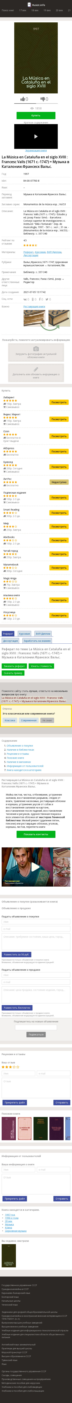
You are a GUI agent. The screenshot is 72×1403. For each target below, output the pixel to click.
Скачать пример (13, 673)
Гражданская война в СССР (15, 1289)
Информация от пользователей (25, 766)
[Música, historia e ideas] (9, 1129)
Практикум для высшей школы (17, 1348)
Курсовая (40, 252)
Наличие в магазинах (19, 761)
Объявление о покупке (20, 745)
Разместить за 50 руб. (16, 954)
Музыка (9, 1224)
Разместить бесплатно (17, 1007)
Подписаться (36, 1034)
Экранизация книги (36, 150)
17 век (22, 10)
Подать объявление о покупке (20, 916)
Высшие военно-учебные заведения (20, 1326)
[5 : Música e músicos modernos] (40, 1129)
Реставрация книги (34, 306)
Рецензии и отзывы (18, 753)
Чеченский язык (10, 1304)
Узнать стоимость (41, 666)
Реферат (28, 252)
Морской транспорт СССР (14, 1352)
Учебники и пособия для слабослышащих (23, 1390)
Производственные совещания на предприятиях (26, 1379)
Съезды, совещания (12, 1375)
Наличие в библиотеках (20, 749)
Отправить (62, 1102)
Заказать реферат (14, 666)
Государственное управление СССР (19, 1285)
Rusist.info (38, 5)
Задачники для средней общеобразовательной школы (29, 1312)
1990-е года (11, 1218)
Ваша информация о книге (18, 1164)
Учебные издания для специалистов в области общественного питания (33, 1336)
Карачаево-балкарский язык (16, 1293)
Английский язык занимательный (18, 1344)
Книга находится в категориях (24, 770)
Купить (35, 115)
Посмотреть (59, 402)
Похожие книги (15, 757)
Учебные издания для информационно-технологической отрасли (35, 1330)
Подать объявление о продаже (21, 969)
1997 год (10, 1214)
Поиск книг (8, 10)
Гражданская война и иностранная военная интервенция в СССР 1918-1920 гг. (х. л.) (34, 1317)
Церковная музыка (15, 1230)
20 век (59, 10)
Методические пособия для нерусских (21, 1383)
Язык (4, 1364)
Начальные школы (11, 1300)
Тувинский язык (9, 1360)
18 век (35, 10)
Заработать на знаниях (37, 640)
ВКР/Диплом (54, 252)
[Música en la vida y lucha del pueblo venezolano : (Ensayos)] (56, 1129)
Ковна (8, 1227)
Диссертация (30, 255)
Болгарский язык (10, 1297)
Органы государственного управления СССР (24, 1371)
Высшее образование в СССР (16, 1356)
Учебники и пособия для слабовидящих (22, 1387)
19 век (47, 10)
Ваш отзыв (8, 1062)
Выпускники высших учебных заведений (22, 1322)
